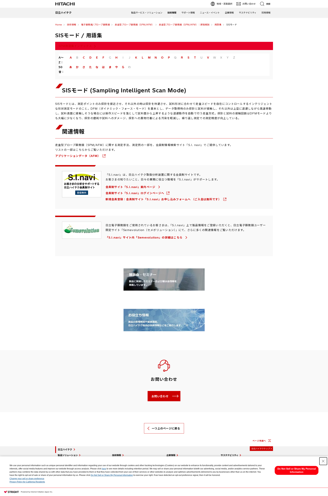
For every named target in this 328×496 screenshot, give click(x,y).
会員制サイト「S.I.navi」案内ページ (131, 187)
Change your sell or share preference (27, 478)
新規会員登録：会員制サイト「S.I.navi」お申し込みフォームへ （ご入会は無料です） (164, 199)
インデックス (75, 46)
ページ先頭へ (259, 440)
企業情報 (229, 12)
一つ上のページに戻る (166, 428)
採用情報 (266, 12)
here (104, 468)
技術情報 (171, 12)
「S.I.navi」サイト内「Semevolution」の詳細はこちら (144, 237)
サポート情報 (188, 12)
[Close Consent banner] (323, 461)
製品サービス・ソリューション (146, 12)
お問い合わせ (160, 396)
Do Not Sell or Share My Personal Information (112, 475)
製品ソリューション (68, 455)
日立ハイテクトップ (260, 448)
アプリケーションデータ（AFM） (78, 156)
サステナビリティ (247, 12)
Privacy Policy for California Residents (27, 482)
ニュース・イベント (210, 12)
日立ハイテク (65, 449)
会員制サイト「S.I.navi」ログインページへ (135, 193)
